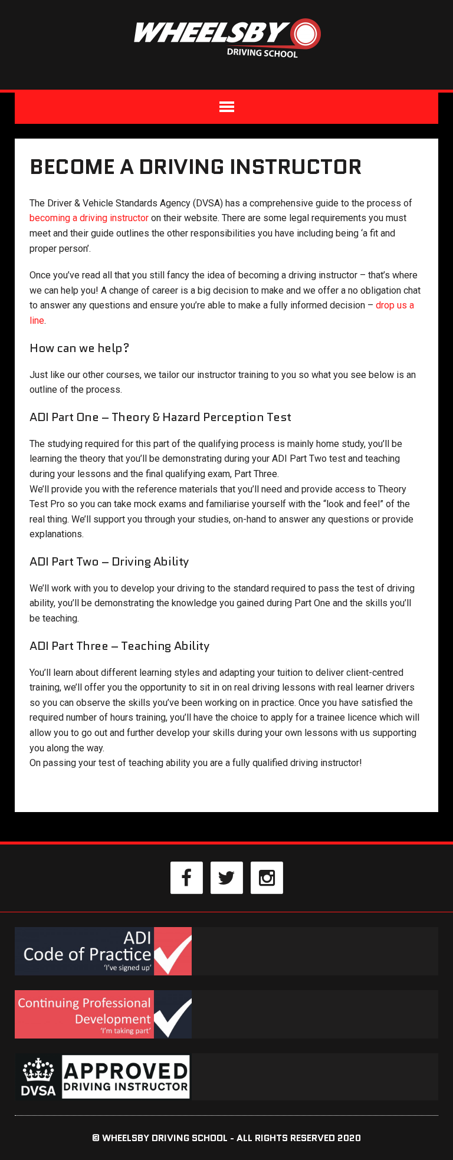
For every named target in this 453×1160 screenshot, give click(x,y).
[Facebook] (186, 877)
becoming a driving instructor (89, 218)
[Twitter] (226, 877)
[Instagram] (266, 877)
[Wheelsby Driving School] (226, 37)
